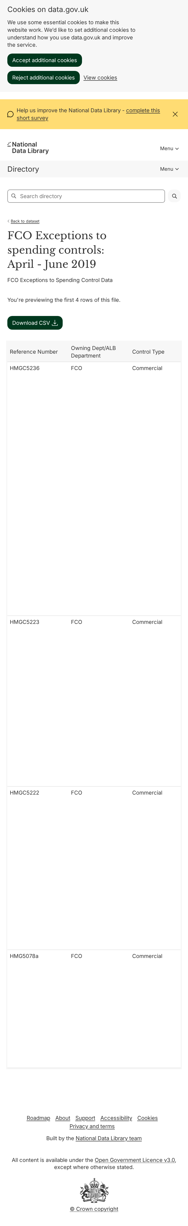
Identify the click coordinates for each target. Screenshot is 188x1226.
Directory (23, 169)
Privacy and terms (92, 1126)
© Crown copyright (94, 1209)
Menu (166, 148)
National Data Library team (109, 1138)
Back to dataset (25, 221)
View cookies (100, 77)
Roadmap (38, 1118)
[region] (94, 705)
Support (85, 1118)
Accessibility (116, 1118)
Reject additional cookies (43, 77)
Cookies (147, 1118)
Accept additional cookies (44, 60)
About (62, 1118)
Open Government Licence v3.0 (135, 1160)
